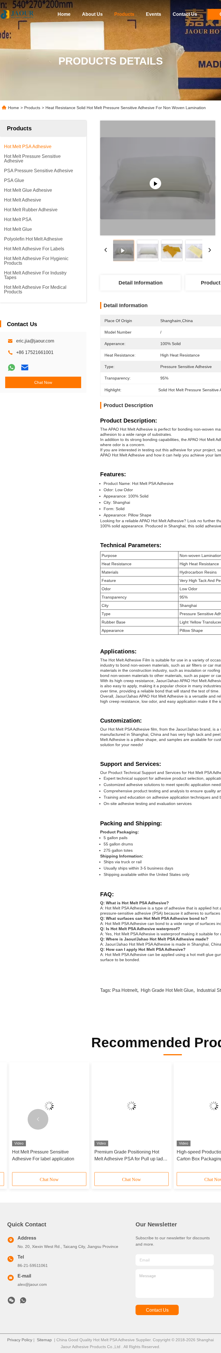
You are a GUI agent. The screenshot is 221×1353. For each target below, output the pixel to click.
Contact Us (185, 14)
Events (153, 14)
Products (124, 14)
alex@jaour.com (32, 1284)
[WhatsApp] (11, 367)
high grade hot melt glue (167, 990)
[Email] (24, 367)
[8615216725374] (23, 1302)
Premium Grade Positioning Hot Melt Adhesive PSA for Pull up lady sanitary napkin (129, 1155)
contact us (157, 1310)
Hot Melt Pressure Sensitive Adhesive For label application (43, 1155)
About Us (92, 14)
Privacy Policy (19, 1339)
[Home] (17, 14)
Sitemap (44, 1339)
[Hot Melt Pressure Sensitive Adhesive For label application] (49, 1105)
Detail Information (141, 283)
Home (64, 14)
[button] (38, 1119)
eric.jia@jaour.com (35, 340)
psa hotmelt (124, 990)
